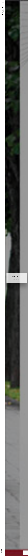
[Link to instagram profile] (1, 552)
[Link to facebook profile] (1, 550)
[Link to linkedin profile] (1, 554)
